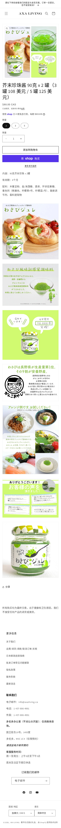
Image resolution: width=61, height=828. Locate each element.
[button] (6, 13)
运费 (22, 109)
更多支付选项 (30, 166)
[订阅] (46, 781)
